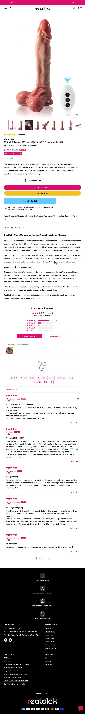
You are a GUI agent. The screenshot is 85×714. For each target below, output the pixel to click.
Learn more (28, 209)
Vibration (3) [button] (61, 378)
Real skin (47, 216)
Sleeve (40, 216)
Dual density (31, 216)
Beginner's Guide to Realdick (13, 671)
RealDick (8, 235)
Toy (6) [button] (23, 378)
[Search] (11, 8)
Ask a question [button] (55, 336)
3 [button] (42, 558)
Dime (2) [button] (71, 378)
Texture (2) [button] (37, 382)
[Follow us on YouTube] (10, 640)
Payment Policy (50, 645)
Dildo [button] (46, 382)
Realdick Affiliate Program (13, 667)
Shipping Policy (50, 631)
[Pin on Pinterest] (16, 228)
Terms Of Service (50, 648)
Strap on (12, 216)
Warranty (48, 661)
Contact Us (48, 628)
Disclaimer (48, 664)
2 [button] (39, 558)
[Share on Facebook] (12, 228)
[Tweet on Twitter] (20, 228)
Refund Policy (49, 638)
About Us (7, 657)
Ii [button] (51, 382)
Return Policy (49, 641)
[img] (11, 395)
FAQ (46, 657)
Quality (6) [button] (14, 378)
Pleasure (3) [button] (41, 378)
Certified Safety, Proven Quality (14, 684)
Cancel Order (49, 635)
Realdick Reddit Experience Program (16, 664)
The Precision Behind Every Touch (15, 674)
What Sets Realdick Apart (13, 677)
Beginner (68, 216)
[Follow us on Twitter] (5, 640)
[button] (10, 134)
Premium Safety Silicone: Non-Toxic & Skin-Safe (21, 145)
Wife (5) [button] (31, 378)
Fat (62, 216)
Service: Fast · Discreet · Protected (16, 681)
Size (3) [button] (51, 378)
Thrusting (21, 216)
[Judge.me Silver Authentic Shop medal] (42, 365)
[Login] (74, 8)
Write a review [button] (29, 336)
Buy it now (42, 193)
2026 (47, 693)
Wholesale (7, 661)
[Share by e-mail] (23, 228)
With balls (56, 216)
